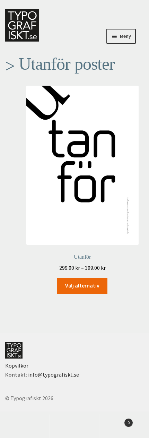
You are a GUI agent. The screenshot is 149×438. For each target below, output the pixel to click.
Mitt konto (25, 426)
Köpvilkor (16, 365)
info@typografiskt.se (53, 374)
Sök (74, 426)
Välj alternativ (82, 285)
